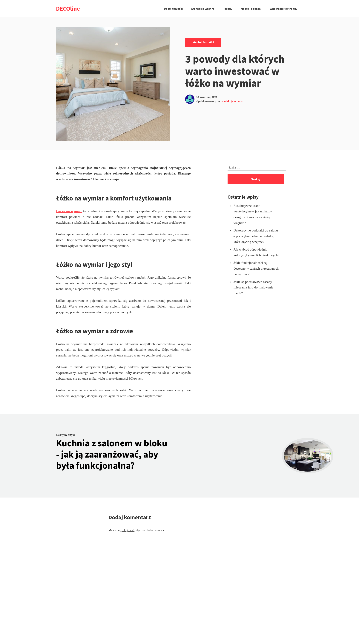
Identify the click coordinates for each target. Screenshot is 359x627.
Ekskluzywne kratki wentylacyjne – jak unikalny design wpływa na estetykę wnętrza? (253, 214)
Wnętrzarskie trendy (283, 8)
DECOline (68, 8)
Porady (227, 8)
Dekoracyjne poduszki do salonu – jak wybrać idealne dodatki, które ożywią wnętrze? (256, 236)
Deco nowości (173, 8)
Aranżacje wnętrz (202, 8)
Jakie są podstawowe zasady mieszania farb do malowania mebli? (253, 287)
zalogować (128, 530)
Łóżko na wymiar (69, 211)
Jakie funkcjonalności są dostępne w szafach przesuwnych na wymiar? (256, 268)
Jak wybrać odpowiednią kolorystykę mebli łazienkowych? (256, 252)
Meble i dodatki (251, 8)
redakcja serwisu (232, 101)
